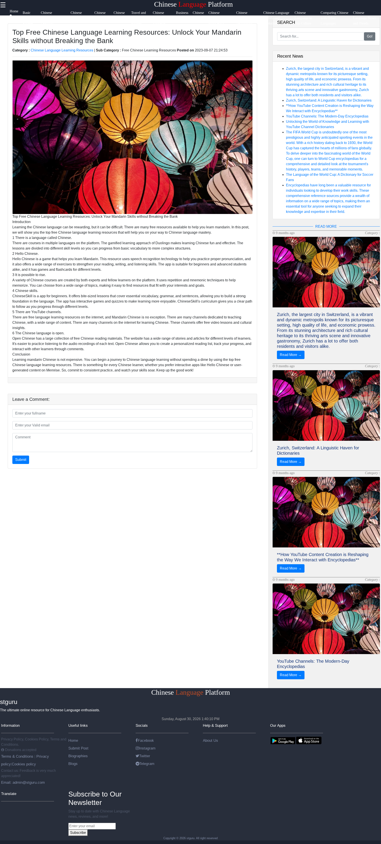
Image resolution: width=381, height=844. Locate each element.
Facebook (146, 740)
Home (73, 740)
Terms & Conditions (17, 756)
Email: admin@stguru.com (23, 782)
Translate (8, 793)
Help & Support (215, 725)
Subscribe (78, 833)
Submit (20, 460)
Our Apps (278, 725)
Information (10, 725)
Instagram (147, 748)
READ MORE (326, 226)
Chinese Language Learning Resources (62, 50)
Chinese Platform (193, 4)
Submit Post (78, 748)
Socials (142, 725)
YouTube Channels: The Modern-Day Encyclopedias (327, 116)
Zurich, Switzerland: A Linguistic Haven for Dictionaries (329, 100)
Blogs (73, 763)
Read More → (291, 355)
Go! (369, 36)
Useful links (78, 725)
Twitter (144, 756)
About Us (210, 740)
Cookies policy (24, 764)
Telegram (146, 763)
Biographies (78, 756)
